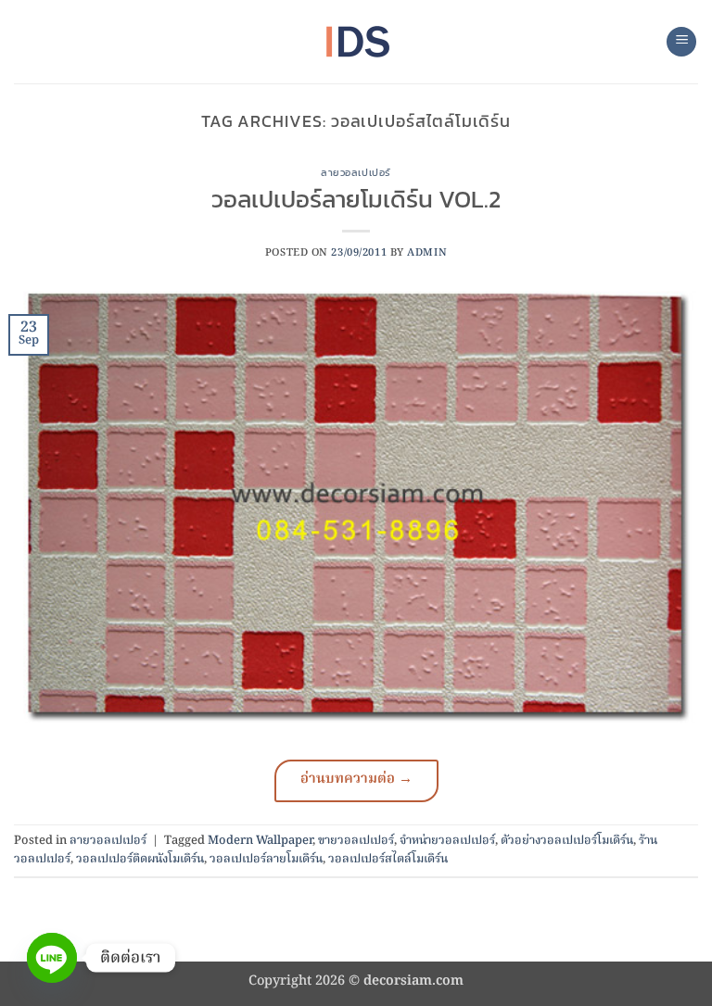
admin (427, 253)
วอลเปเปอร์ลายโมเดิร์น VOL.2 (356, 199)
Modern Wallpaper (260, 840)
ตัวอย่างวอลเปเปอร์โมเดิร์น (567, 840)
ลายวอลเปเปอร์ (356, 172)
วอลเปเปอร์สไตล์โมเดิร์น (388, 859)
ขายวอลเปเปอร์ (356, 840)
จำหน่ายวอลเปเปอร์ (447, 840)
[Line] (52, 958)
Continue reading (356, 781)
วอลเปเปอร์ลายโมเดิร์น (266, 859)
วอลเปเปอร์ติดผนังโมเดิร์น (140, 859)
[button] (681, 42)
